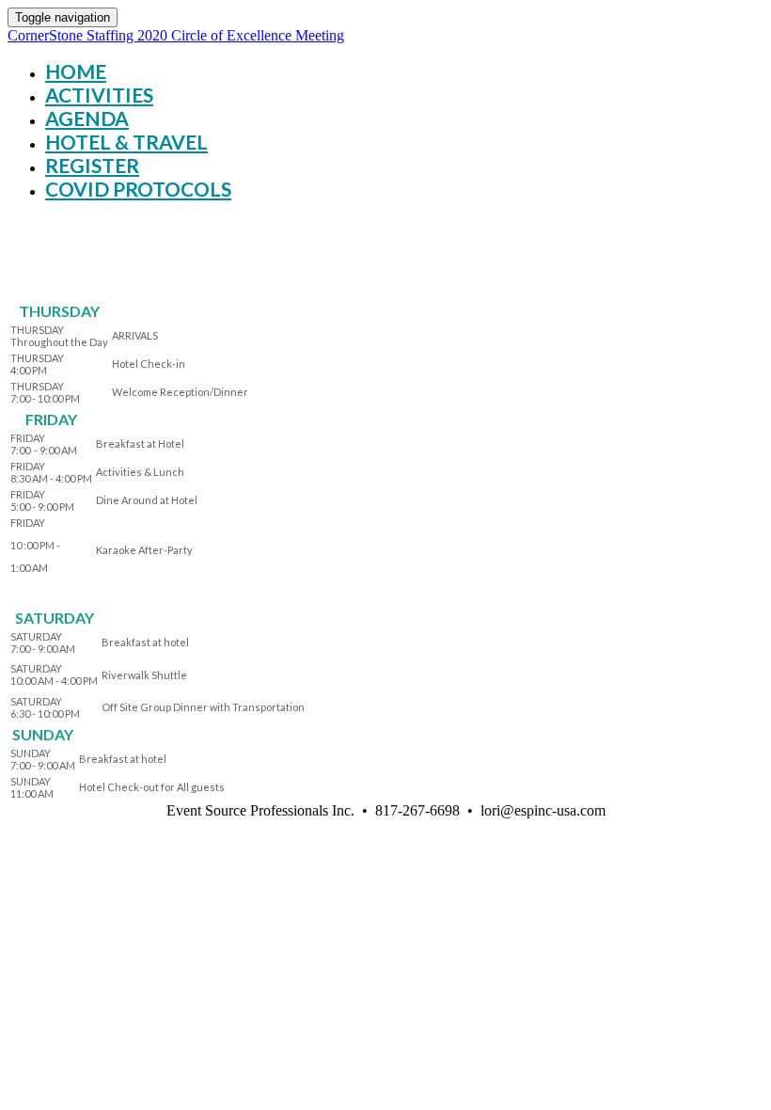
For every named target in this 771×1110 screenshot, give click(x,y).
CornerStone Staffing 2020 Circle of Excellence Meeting (176, 35)
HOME (75, 71)
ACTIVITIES (99, 94)
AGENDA (87, 118)
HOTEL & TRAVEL (126, 141)
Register (92, 165)
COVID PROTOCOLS (138, 188)
